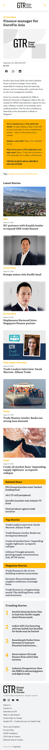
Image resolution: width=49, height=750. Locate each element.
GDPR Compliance (10, 733)
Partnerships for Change (12, 718)
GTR (7, 66)
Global (6, 411)
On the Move (9, 17)
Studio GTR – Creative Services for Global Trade (21, 721)
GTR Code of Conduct (11, 737)
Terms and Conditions (11, 727)
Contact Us (7, 708)
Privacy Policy (8, 730)
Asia (5, 219)
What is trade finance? (11, 715)
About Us (7, 705)
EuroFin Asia (31, 174)
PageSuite (17, 747)
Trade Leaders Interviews (15, 363)
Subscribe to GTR (10, 712)
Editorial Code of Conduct (13, 740)
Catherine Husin (16, 174)
